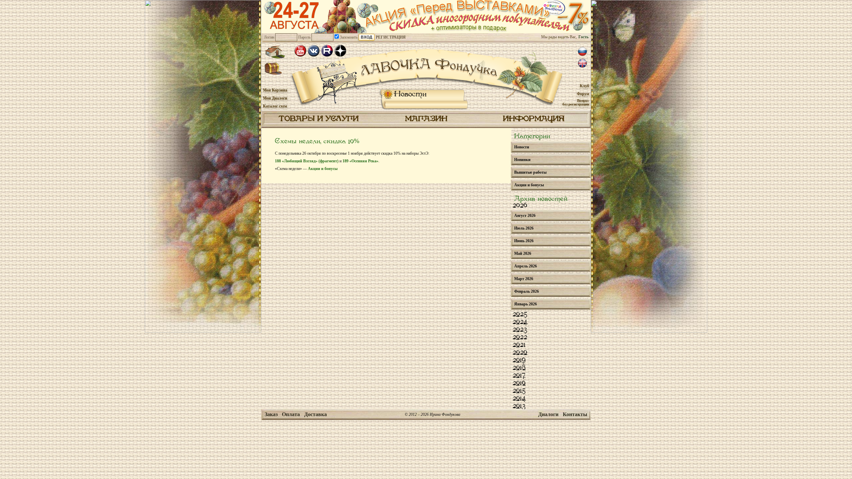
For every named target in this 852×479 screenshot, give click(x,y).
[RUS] (582, 52)
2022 (520, 337)
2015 (519, 391)
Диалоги (548, 414)
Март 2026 (523, 278)
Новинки (522, 159)
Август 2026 (524, 215)
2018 (519, 368)
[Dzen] (340, 51)
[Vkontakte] (314, 51)
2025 (520, 314)
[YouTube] (300, 51)
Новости (410, 94)
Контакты (575, 414)
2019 (519, 360)
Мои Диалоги (275, 98)
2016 (519, 383)
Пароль (304, 37)
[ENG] (582, 63)
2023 (520, 330)
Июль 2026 (523, 228)
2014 (519, 398)
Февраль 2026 (526, 291)
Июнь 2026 (523, 241)
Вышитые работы (530, 172)
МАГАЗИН (426, 119)
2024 (520, 322)
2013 (519, 406)
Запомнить (348, 37)
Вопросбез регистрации (575, 102)
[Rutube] (327, 51)
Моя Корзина (275, 90)
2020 (520, 353)
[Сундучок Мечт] (273, 69)
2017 (519, 376)
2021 (519, 345)
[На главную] (275, 52)
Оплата (291, 414)
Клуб (584, 85)
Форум (583, 93)
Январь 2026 (525, 304)
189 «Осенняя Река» (360, 161)
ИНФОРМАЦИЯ (533, 119)
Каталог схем (275, 106)
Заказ (271, 414)
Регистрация (391, 37)
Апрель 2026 (525, 266)
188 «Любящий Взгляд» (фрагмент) (306, 161)
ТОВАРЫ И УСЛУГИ (318, 119)
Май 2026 (522, 253)
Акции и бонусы (322, 168)
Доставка (315, 414)
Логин (269, 37)
